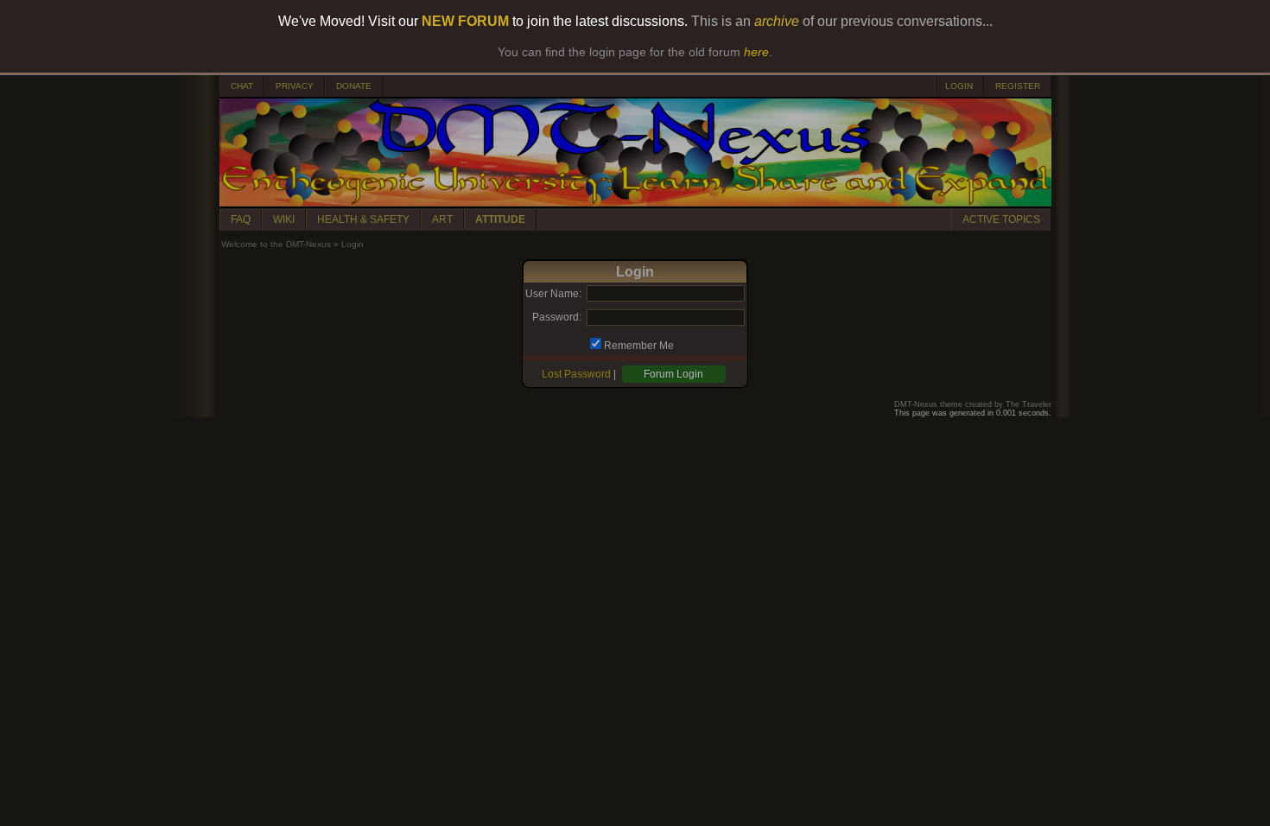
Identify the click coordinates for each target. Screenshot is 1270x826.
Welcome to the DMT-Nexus (276, 244)
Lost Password (576, 374)
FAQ (241, 219)
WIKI (284, 219)
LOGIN (959, 86)
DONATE (353, 86)
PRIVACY (295, 86)
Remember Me (639, 346)
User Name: (553, 294)
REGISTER (1017, 86)
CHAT (242, 86)
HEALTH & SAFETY (363, 219)
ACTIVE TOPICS (1001, 219)
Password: (556, 317)
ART (442, 219)
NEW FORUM (465, 21)
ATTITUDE (500, 219)
